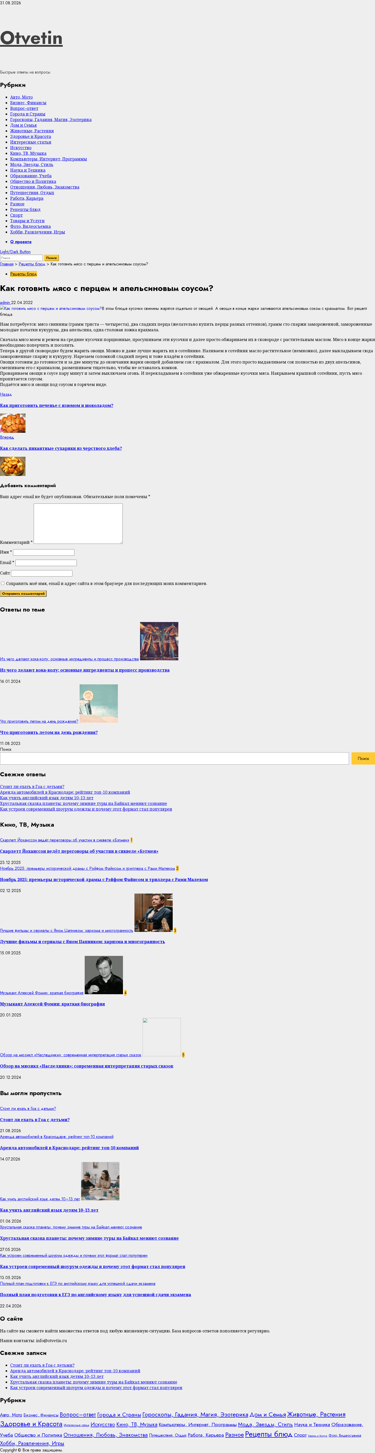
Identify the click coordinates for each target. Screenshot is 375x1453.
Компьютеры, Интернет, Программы (48, 159)
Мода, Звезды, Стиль (31, 164)
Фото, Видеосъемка (30, 226)
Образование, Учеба (31, 176)
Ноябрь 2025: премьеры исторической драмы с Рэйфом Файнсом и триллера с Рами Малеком (87, 868)
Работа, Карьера (26, 198)
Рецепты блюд (25, 209)
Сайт (5, 573)
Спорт (16, 215)
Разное (17, 204)
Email (7, 562)
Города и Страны (27, 114)
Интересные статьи (30, 142)
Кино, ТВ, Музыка (28, 153)
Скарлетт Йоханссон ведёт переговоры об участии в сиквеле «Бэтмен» (64, 840)
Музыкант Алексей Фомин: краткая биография (41, 993)
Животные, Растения (32, 131)
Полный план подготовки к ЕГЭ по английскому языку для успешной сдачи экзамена (77, 1283)
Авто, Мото (21, 97)
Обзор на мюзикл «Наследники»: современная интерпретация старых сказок (70, 1055)
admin (5, 303)
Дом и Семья (23, 125)
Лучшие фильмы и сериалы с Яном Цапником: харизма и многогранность (66, 930)
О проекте (21, 242)
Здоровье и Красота (30, 136)
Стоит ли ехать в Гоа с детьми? (32, 786)
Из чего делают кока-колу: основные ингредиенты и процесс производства (69, 659)
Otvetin (31, 37)
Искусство (20, 147)
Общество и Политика (33, 181)
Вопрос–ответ (24, 108)
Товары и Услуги (27, 221)
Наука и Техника (27, 170)
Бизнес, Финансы (28, 103)
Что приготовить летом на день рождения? (39, 721)
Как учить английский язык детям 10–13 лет (46, 798)
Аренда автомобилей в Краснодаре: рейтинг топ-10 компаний (65, 792)
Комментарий (16, 542)
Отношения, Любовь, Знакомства (44, 187)
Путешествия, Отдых (32, 192)
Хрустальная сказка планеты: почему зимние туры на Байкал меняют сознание (83, 803)
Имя (6, 552)
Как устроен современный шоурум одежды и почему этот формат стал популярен (86, 809)
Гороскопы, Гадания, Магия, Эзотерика (51, 119)
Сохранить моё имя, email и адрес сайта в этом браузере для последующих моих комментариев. (106, 583)
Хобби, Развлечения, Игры (37, 232)
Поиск (5, 749)
